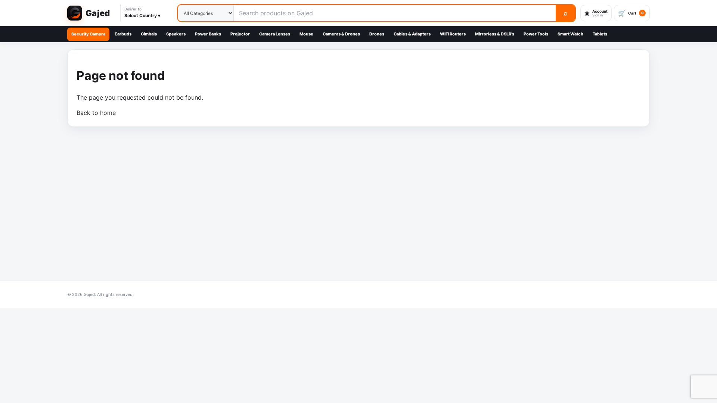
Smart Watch (570, 34)
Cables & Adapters (412, 34)
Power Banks (208, 34)
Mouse (306, 34)
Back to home (96, 112)
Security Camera (88, 34)
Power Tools (536, 34)
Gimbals (149, 34)
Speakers (176, 34)
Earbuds (123, 34)
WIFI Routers (453, 34)
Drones (376, 34)
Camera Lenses (274, 34)
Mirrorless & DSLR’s (494, 34)
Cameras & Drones (341, 34)
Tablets (600, 34)
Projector (240, 34)
